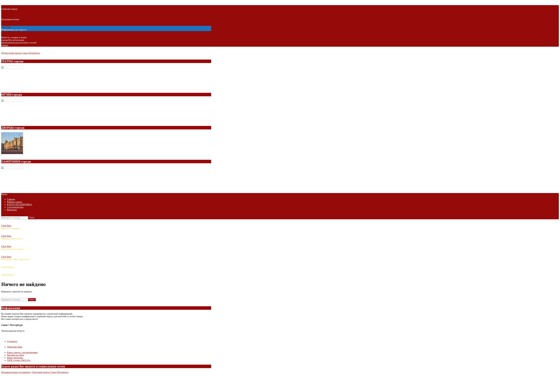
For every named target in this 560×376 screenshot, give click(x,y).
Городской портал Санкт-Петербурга (50, 372)
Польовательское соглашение (15, 372)
